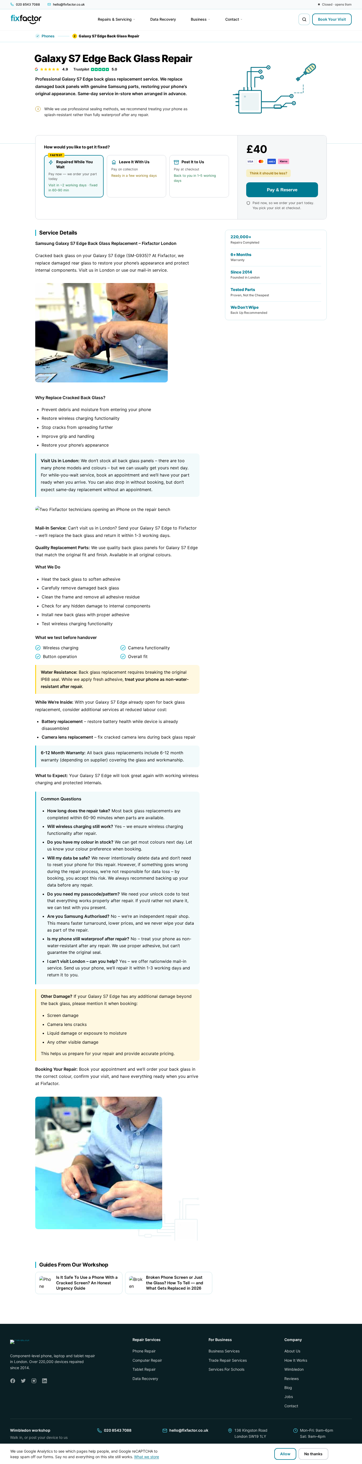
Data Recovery (145, 1378)
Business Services (224, 1351)
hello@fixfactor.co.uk (188, 1430)
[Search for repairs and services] (304, 19)
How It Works (295, 1360)
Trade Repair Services (228, 1360)
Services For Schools (226, 1369)
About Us (292, 1351)
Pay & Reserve (282, 189)
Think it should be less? (268, 173)
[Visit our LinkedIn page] (44, 1381)
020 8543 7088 (117, 1430)
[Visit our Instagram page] (34, 1381)
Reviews (291, 1378)
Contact (291, 1406)
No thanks (313, 1454)
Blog (288, 1387)
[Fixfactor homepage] (26, 19)
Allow (285, 1454)
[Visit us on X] (23, 1381)
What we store (146, 1456)
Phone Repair (144, 1351)
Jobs (288, 1396)
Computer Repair (147, 1360)
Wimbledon (294, 1369)
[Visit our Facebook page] (12, 1381)
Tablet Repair (144, 1369)
